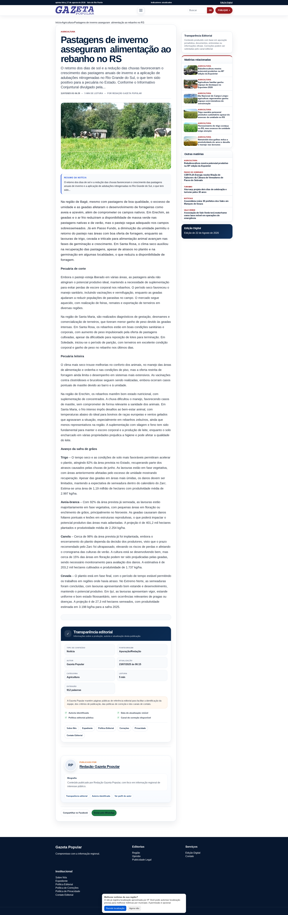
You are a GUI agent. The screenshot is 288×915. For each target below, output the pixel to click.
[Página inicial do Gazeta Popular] (75, 10)
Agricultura (68, 22)
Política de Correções (67, 888)
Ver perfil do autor (123, 796)
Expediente (87, 728)
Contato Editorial (74, 735)
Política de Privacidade (68, 891)
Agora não (134, 908)
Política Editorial (106, 728)
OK (210, 10)
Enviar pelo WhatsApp (104, 813)
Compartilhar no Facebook (75, 813)
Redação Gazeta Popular (100, 767)
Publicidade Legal (142, 859)
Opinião (136, 856)
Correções (124, 728)
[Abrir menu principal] (140, 10)
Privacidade (140, 728)
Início (58, 22)
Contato (189, 856)
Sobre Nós (71, 728)
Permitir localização (115, 908)
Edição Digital (226, 2)
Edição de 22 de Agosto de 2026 (201, 233)
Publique (223, 10)
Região (136, 853)
